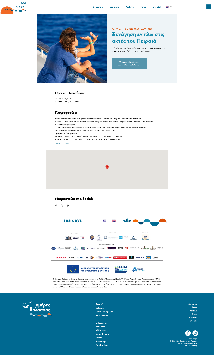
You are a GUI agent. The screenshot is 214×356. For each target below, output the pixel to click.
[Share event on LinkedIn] (68, 206)
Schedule (192, 304)
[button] (209, 6)
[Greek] (104, 220)
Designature (191, 343)
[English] (113, 220)
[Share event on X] (62, 206)
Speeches (100, 327)
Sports (99, 338)
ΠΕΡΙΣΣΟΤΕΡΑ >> (63, 144)
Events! (99, 304)
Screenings (101, 341)
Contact (193, 317)
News (194, 314)
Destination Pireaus (188, 341)
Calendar (100, 308)
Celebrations (102, 345)
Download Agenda (104, 312)
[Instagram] (195, 333)
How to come (102, 315)
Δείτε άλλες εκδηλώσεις (129, 65)
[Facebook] (188, 333)
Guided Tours (102, 334)
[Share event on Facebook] (56, 206)
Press (194, 307)
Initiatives (101, 330)
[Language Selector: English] (168, 7)
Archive (193, 311)
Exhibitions (101, 323)
